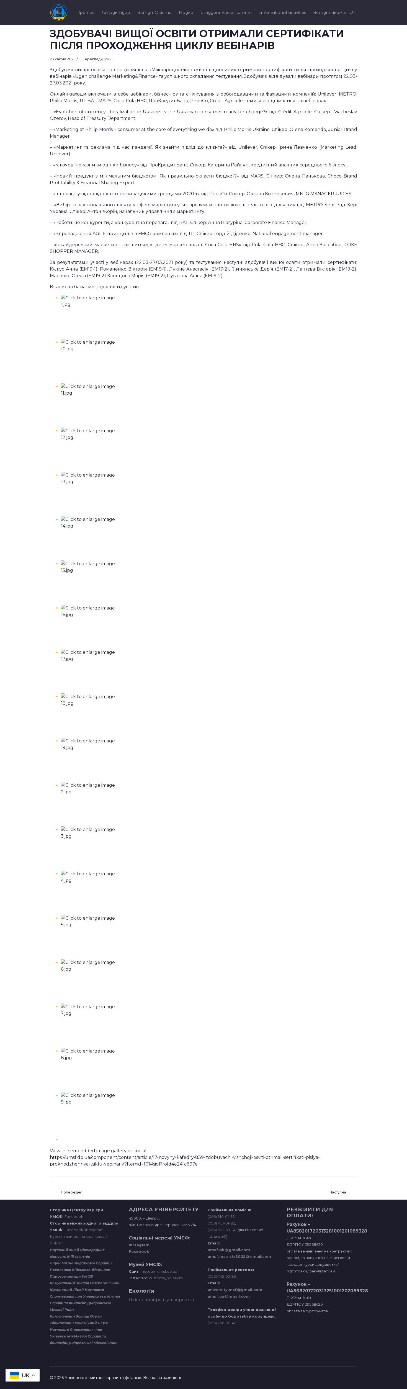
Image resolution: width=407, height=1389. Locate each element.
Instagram (94, 1230)
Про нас (85, 12)
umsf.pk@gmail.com (229, 1249)
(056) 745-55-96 (222, 1276)
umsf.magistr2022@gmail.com (239, 1256)
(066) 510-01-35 (221, 1216)
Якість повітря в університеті (162, 1299)
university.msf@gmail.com (235, 1289)
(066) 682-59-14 (221, 1230)
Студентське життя (226, 12)
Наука (186, 12)
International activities (282, 12)
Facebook (74, 1216)
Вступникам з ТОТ (334, 12)
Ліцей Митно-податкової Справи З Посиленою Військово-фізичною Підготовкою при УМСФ (81, 1270)
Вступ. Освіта (154, 12)
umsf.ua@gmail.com (229, 1296)
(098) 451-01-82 (221, 1223)
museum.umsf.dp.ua (158, 1271)
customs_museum (166, 1278)
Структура (116, 12)
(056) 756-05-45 (222, 1323)
